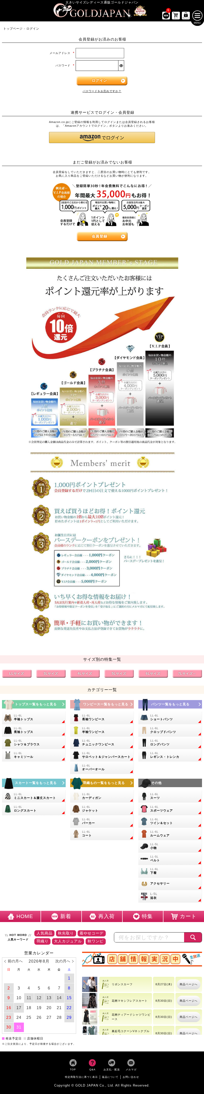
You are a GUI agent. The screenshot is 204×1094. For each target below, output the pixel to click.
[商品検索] (193, 937)
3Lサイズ (51, 673)
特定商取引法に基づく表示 (81, 1076)
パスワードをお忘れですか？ (102, 91)
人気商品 (44, 933)
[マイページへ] (186, 16)
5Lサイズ (119, 673)
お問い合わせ (131, 1076)
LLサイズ (16, 673)
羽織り (43, 941)
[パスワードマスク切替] (121, 65)
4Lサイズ (85, 673)
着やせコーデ (91, 933)
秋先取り (66, 933)
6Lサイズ (153, 673)
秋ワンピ (95, 941)
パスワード (64, 65)
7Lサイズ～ (187, 673)
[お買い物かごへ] (176, 16)
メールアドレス (62, 53)
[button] (102, 137)
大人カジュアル (68, 941)
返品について (110, 1076)
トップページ (13, 28)
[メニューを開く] (197, 15)
